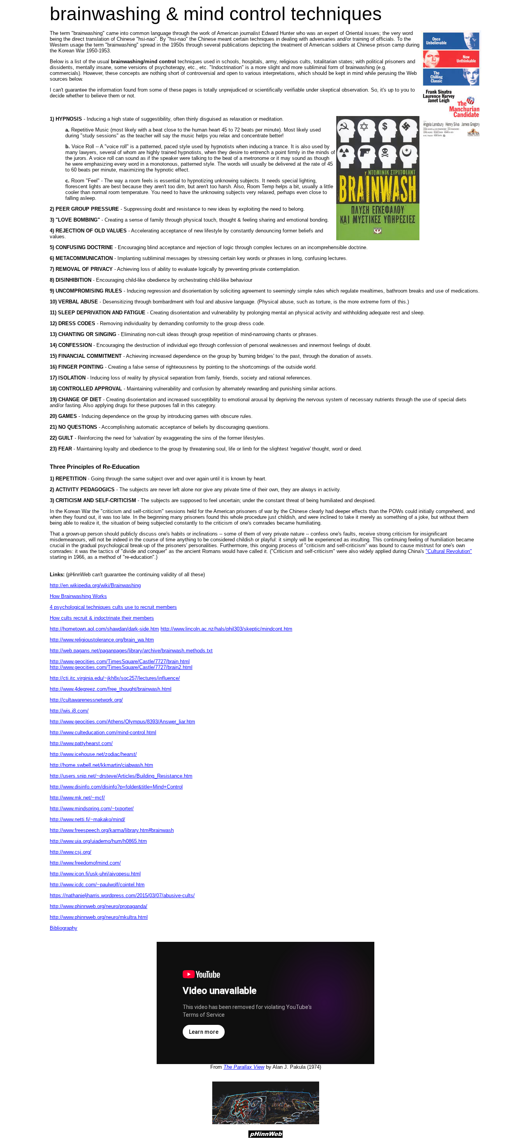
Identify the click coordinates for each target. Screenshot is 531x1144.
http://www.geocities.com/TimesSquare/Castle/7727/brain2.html (121, 667)
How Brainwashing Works (78, 596)
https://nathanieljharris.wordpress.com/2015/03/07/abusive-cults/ (122, 895)
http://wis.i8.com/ (69, 711)
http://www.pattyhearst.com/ (81, 743)
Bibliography (63, 928)
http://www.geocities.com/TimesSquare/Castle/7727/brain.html (120, 661)
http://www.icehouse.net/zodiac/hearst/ (93, 754)
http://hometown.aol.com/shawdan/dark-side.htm (104, 629)
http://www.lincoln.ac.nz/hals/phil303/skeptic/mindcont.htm (226, 629)
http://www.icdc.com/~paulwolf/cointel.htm (97, 884)
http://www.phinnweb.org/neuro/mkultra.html (99, 917)
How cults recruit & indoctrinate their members (102, 618)
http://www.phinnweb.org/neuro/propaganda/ (98, 906)
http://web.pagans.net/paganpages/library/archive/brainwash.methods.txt (131, 650)
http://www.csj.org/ (70, 852)
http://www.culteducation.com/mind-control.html (103, 732)
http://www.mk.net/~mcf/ (77, 798)
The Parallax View (244, 1067)
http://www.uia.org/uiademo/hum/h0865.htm (98, 841)
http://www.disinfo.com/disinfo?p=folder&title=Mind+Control (116, 787)
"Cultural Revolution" (449, 551)
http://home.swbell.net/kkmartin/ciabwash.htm (101, 765)
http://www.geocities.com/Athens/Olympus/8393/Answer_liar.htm (122, 722)
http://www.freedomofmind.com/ (85, 863)
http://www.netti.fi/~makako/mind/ (87, 819)
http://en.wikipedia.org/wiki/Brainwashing (95, 585)
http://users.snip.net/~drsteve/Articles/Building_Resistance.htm (121, 776)
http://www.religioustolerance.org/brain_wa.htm (102, 640)
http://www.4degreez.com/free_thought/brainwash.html (110, 689)
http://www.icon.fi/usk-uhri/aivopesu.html (95, 874)
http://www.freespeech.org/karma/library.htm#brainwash (112, 830)
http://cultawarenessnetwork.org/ (86, 700)
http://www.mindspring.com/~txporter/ (92, 808)
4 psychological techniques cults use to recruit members (113, 607)
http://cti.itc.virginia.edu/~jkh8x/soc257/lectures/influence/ (115, 678)
